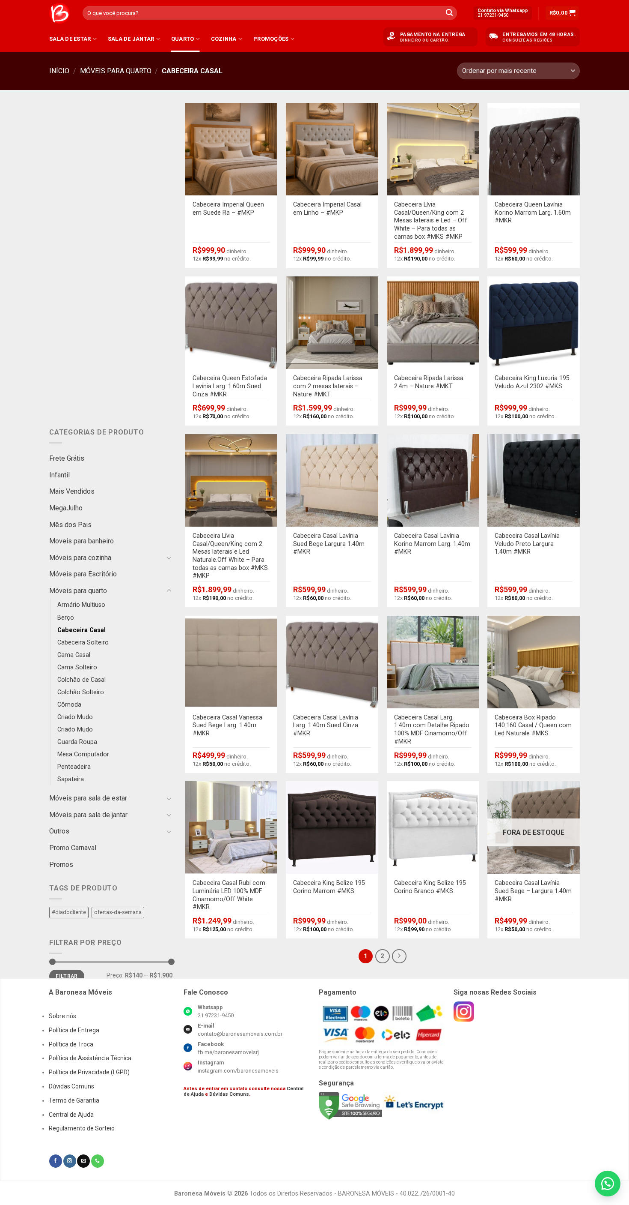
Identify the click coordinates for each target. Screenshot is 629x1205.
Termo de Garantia (74, 1100)
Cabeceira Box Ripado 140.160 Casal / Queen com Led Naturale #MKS (533, 725)
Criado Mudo (75, 717)
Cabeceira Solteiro (83, 642)
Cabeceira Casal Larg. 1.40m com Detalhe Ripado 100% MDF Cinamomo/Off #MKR (431, 729)
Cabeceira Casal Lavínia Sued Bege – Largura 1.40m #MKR (533, 890)
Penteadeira (74, 766)
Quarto (182, 39)
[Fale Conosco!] (607, 1183)
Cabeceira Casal (81, 629)
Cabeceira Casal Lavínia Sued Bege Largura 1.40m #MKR (329, 543)
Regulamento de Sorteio (82, 1128)
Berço (65, 617)
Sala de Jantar (131, 39)
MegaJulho (66, 508)
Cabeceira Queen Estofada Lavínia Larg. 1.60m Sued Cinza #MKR (230, 386)
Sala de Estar (70, 39)
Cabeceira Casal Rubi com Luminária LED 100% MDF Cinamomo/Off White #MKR (229, 895)
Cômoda (69, 704)
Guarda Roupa (77, 742)
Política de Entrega (74, 1030)
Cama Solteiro (77, 667)
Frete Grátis (66, 458)
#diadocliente (69, 912)
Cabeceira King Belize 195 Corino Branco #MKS (430, 887)
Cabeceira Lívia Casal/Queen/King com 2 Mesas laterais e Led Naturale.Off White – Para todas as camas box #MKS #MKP (230, 556)
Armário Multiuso (81, 604)
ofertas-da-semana (118, 912)
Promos (61, 864)
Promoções (270, 39)
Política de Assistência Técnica (90, 1058)
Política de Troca (71, 1044)
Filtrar (67, 976)
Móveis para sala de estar (88, 798)
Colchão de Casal (81, 679)
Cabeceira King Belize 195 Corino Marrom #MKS (329, 887)
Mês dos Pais (70, 524)
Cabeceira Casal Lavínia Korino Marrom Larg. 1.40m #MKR (432, 543)
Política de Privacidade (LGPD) (89, 1072)
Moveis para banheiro (81, 541)
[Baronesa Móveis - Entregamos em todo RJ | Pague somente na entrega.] (59, 13)
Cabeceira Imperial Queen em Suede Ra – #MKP (228, 208)
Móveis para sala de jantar (88, 815)
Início (59, 71)
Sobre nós (62, 1016)
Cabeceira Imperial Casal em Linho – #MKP (327, 208)
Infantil (59, 475)
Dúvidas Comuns (71, 1086)
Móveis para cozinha (80, 558)
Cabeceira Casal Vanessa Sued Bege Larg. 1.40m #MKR (227, 725)
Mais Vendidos (72, 491)
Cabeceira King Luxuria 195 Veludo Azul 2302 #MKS (532, 382)
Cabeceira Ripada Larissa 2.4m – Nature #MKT (428, 382)
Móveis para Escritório (83, 574)
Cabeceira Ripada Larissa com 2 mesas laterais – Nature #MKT (327, 386)
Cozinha (224, 39)
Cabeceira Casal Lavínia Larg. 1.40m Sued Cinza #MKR (325, 725)
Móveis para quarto (115, 71)
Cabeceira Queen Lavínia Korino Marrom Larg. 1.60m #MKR (533, 212)
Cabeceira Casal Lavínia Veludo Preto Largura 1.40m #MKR (527, 543)
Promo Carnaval (72, 848)
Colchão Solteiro (80, 692)
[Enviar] (449, 13)
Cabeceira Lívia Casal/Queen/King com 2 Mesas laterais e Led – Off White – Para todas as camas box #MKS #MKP (430, 220)
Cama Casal (73, 655)
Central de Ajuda (71, 1114)
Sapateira (70, 779)
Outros (59, 831)
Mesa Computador (83, 754)
